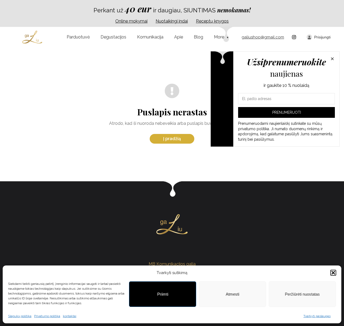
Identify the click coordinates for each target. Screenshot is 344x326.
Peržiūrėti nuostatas (302, 294)
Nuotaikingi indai (172, 21)
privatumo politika (253, 129)
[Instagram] (294, 37)
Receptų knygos (212, 21)
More (219, 37)
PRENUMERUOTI (286, 112)
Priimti (162, 294)
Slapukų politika (19, 316)
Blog (198, 37)
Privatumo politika (47, 316)
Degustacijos (113, 37)
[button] (333, 272)
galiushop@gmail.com (263, 37)
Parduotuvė (78, 37)
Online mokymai (131, 21)
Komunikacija (150, 37)
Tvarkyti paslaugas (317, 316)
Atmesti (232, 294)
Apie (178, 37)
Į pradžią (172, 138)
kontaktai (69, 316)
